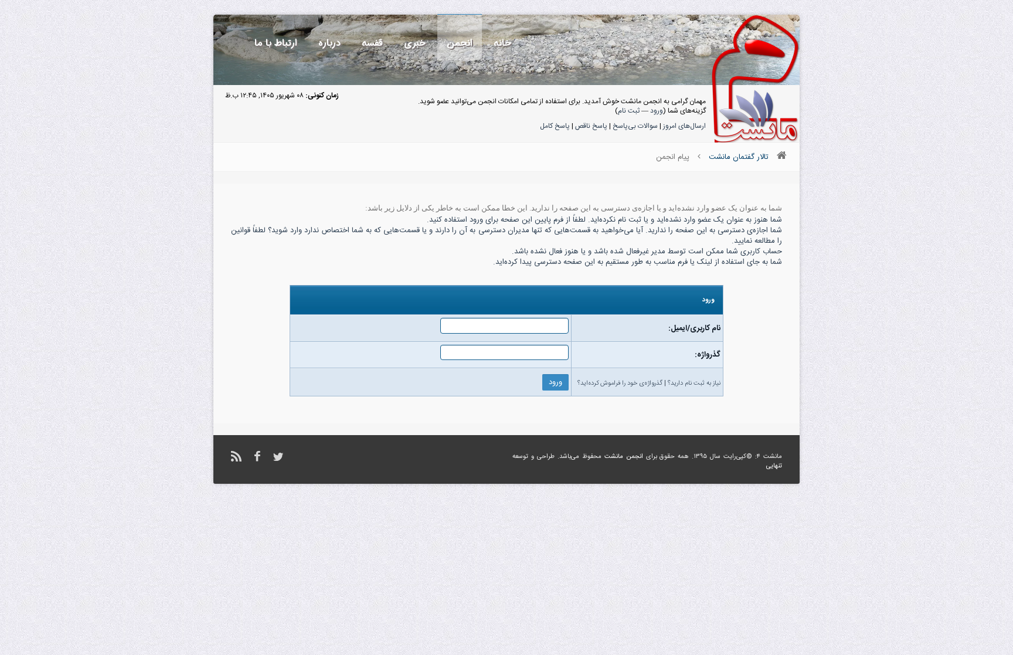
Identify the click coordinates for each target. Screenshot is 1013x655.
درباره (329, 43)
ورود (656, 111)
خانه (502, 43)
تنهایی (774, 466)
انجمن (459, 43)
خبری (415, 43)
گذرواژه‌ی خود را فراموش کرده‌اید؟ (619, 383)
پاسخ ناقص (591, 126)
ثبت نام (629, 111)
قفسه (372, 43)
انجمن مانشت (623, 457)
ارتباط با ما (275, 43)
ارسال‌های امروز (684, 126)
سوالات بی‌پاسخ (635, 126)
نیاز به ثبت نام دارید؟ (694, 383)
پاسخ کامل (555, 126)
